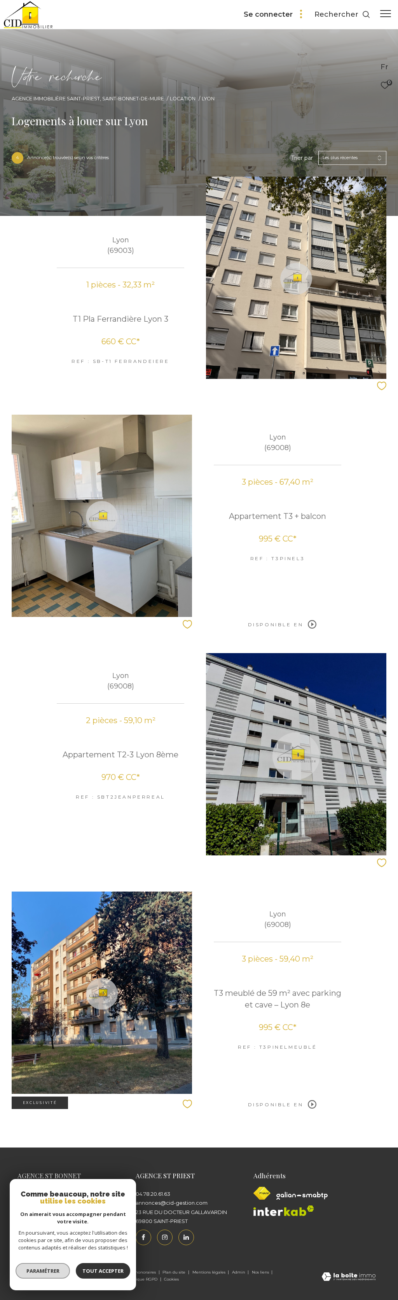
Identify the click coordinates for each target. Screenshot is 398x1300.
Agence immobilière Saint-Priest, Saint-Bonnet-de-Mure (88, 99)
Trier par (302, 158)
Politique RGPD (142, 1279)
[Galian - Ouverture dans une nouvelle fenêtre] (302, 1196)
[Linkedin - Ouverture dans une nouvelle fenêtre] (186, 1237)
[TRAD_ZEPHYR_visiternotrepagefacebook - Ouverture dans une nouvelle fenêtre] (143, 1237)
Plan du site (174, 1272)
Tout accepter (103, 1270)
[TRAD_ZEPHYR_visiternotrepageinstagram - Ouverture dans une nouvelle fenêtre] (165, 1237)
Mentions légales (209, 1272)
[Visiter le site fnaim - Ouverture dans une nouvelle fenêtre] (262, 1193)
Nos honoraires (142, 1272)
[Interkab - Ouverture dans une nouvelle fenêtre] (283, 1210)
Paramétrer (42, 1270)
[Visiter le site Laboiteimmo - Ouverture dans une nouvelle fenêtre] (349, 1277)
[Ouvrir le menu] (385, 13)
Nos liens (261, 1272)
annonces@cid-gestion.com (172, 1203)
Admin (239, 1272)
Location (183, 99)
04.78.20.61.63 (153, 1194)
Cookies (171, 1279)
